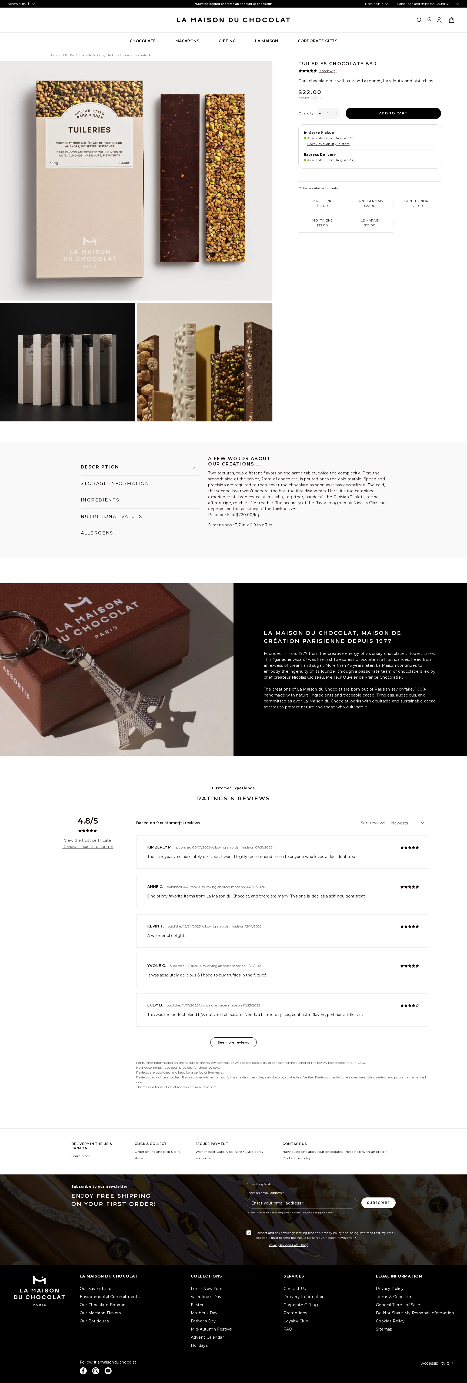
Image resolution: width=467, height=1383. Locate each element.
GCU (361, 1063)
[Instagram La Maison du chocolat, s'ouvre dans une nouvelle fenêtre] (95, 1370)
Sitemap (384, 1329)
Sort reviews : (374, 822)
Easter (197, 1304)
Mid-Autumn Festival (211, 1329)
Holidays (199, 1345)
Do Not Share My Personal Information (415, 1313)
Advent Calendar (207, 1337)
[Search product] (419, 20)
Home (54, 55)
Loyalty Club (295, 1321)
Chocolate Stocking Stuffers (97, 55)
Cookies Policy (390, 1321)
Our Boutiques (94, 1321)
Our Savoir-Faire (96, 1288)
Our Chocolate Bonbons (104, 1304)
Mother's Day (204, 1313)
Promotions (295, 1313)
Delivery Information (304, 1296)
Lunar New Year (206, 1288)
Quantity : (307, 113)
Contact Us (294, 1288)
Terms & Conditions (395, 1296)
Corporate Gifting (300, 1304)
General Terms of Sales (398, 1304)
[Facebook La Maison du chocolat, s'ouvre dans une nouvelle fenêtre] (83, 1370)
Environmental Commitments (110, 1296)
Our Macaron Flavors (100, 1313)
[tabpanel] (297, 498)
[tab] (140, 467)
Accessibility (433, 1363)
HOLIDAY (68, 55)
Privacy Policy (390, 1288)
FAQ (287, 1329)
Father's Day (203, 1321)
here (213, 1087)
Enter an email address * (265, 1193)
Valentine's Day (206, 1296)
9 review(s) (327, 70)
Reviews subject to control (87, 846)
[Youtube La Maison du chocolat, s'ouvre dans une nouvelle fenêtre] (108, 1370)
